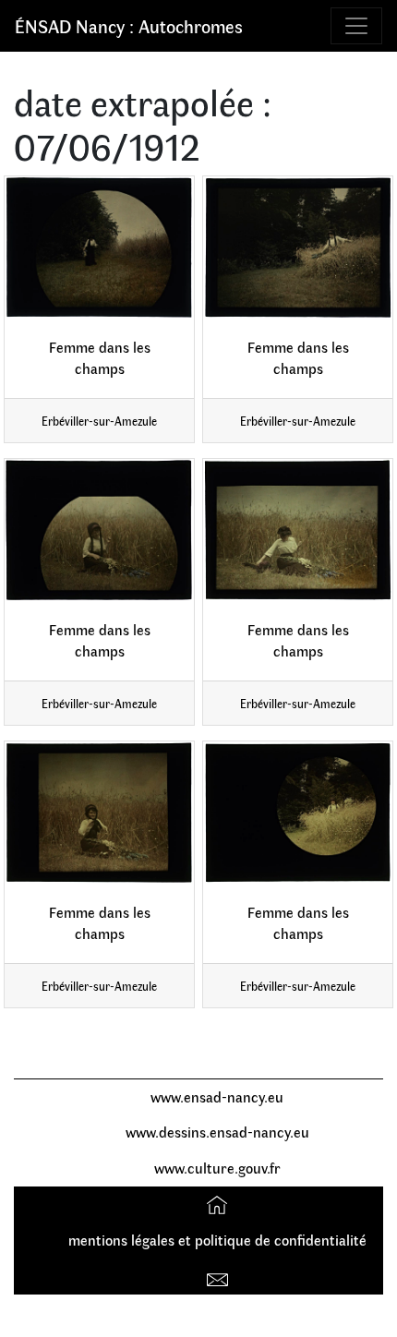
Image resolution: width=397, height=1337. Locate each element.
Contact (219, 1275)
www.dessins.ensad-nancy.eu (217, 1131)
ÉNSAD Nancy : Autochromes (129, 25)
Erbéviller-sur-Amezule (99, 420)
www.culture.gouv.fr (217, 1167)
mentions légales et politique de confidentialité (217, 1239)
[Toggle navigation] (356, 25)
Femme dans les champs (99, 357)
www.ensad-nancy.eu (216, 1096)
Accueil (219, 1203)
